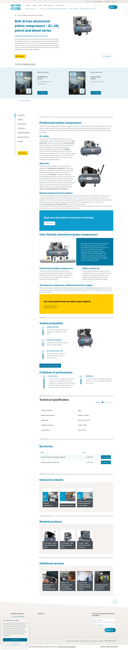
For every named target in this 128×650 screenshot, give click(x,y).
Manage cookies (85, 641)
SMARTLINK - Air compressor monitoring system (49, 587)
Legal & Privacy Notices (72, 641)
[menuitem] (48, 259)
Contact (88, 1)
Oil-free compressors (18, 616)
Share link (108, 56)
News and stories (48, 5)
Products (27, 5)
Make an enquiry (51, 307)
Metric (98, 402)
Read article (50, 223)
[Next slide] (72, 259)
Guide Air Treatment (67, 505)
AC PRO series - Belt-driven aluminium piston (67, 545)
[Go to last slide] (43, 259)
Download (43, 93)
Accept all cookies (15, 639)
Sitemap (101, 641)
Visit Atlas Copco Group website (66, 647)
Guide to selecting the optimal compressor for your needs (85, 503)
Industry (35, 5)
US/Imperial (109, 402)
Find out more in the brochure (51, 365)
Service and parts (59, 5)
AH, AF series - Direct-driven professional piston (50, 545)
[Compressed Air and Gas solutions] (37, 8)
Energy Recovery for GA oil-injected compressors (101, 587)
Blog (40, 5)
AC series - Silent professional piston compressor (84, 545)
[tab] (28, 115)
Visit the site (110, 630)
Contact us (21, 56)
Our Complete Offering (97, 1)
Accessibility (94, 641)
